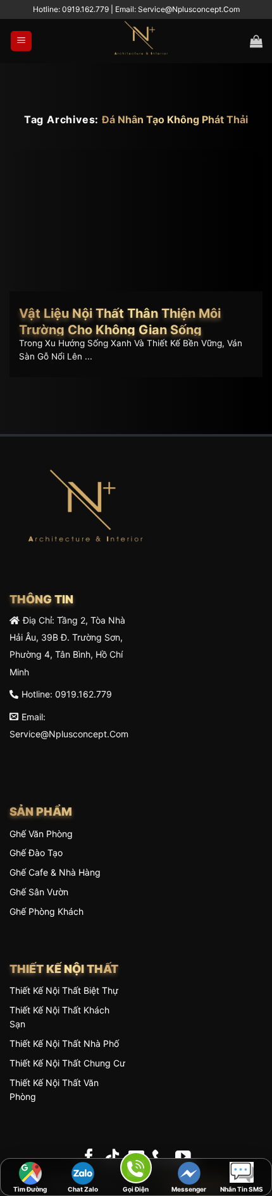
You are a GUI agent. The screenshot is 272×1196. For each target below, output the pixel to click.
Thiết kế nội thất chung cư (67, 1063)
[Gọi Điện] (136, 1170)
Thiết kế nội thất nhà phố (64, 1043)
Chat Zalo (83, 1189)
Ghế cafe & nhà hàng (55, 872)
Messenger (188, 1189)
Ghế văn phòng (41, 833)
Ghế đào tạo (36, 852)
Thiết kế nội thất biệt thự (63, 990)
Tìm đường (30, 1189)
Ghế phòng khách (46, 911)
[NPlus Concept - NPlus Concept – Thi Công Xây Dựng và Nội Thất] (141, 41)
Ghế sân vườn (38, 891)
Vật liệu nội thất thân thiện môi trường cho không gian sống (120, 321)
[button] (21, 41)
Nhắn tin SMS (241, 1189)
